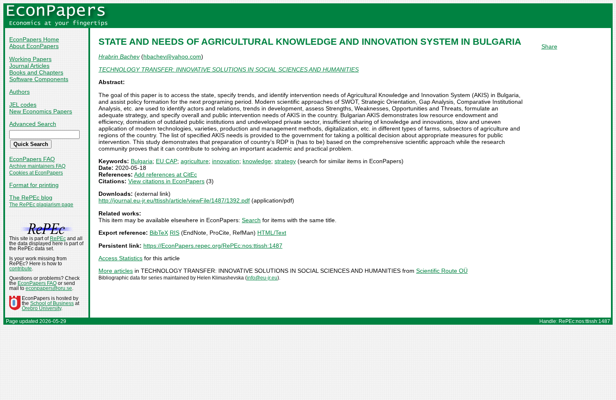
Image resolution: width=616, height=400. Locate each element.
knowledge (257, 161)
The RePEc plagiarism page (41, 204)
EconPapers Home (34, 39)
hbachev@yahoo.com (172, 56)
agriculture (195, 161)
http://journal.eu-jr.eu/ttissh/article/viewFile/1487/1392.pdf (174, 200)
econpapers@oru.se (49, 288)
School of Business (52, 303)
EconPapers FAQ (32, 159)
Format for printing (34, 185)
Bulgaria (142, 161)
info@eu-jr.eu (262, 277)
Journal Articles (29, 65)
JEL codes (22, 104)
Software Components (38, 79)
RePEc (58, 238)
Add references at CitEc (165, 174)
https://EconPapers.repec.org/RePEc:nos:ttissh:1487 (212, 245)
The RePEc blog (30, 197)
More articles (115, 270)
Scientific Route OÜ (442, 270)
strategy (285, 161)
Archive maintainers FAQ (37, 166)
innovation (225, 161)
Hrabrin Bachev (119, 56)
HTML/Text (271, 232)
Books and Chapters (36, 72)
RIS (174, 232)
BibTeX (159, 232)
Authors (19, 91)
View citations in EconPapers (166, 181)
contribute (20, 268)
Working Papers (30, 59)
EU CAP (166, 161)
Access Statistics (120, 258)
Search (251, 220)
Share (549, 46)
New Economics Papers (40, 111)
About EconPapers (34, 46)
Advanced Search (32, 124)
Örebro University (41, 308)
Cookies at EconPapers (36, 172)
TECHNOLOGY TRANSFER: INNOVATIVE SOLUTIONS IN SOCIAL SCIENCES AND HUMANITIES (228, 69)
